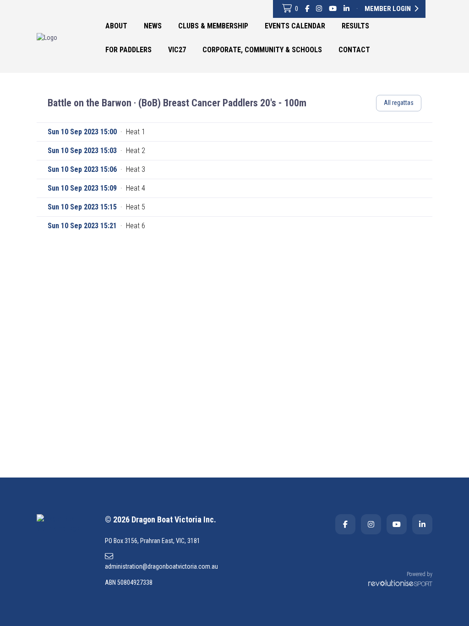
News (153, 26)
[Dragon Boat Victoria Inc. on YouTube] (332, 9)
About (116, 26)
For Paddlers (128, 49)
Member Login (388, 9)
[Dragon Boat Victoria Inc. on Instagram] (319, 9)
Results (355, 26)
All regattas (399, 102)
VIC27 (177, 49)
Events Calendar (295, 26)
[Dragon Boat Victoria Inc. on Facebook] (307, 9)
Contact (354, 49)
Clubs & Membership (213, 26)
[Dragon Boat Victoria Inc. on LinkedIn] (346, 9)
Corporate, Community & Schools (262, 49)
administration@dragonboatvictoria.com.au (161, 566)
